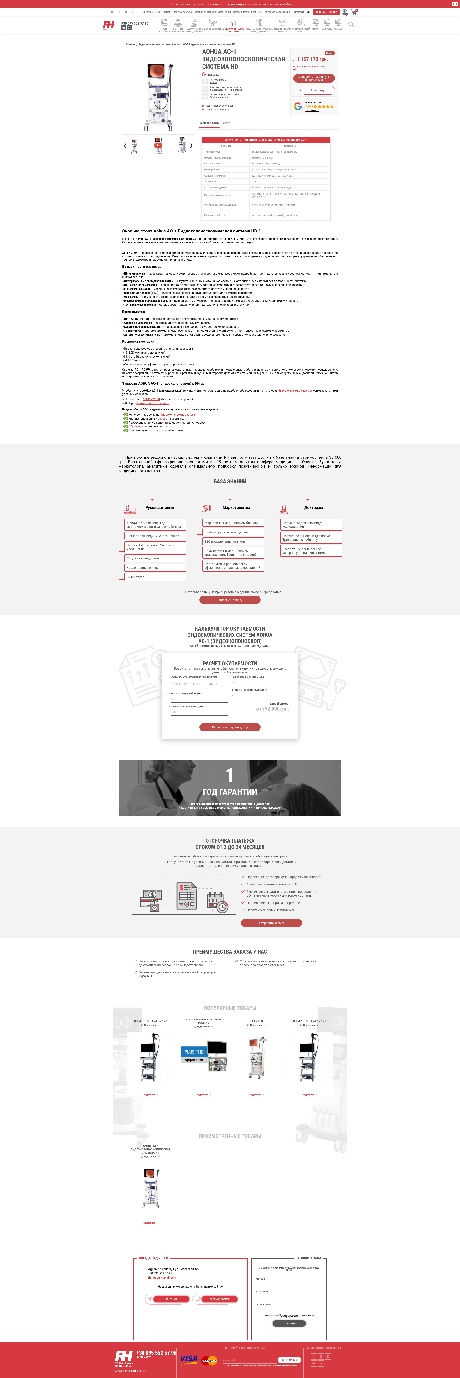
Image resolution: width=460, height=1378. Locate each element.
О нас (157, 12)
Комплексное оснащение (277, 12)
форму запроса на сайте (152, 403)
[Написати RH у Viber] (129, 27)
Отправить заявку (230, 600)
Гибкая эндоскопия (220, 97)
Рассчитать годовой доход (230, 727)
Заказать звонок (326, 12)
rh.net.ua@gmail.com (162, 1277)
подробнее (286, 4)
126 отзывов (312, 110)
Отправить (289, 1323)
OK (455, 4)
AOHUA (213, 82)
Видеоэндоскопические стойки (226, 90)
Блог (253, 12)
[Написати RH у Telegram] (123, 27)
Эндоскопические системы (178, 414)
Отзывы (167, 12)
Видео (226, 123)
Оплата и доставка (182, 12)
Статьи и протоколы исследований (213, 12)
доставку (154, 430)
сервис (162, 418)
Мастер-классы (241, 12)
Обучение (148, 12)
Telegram (171, 1299)
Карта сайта (144, 1357)
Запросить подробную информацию (314, 78)
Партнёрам (298, 12)
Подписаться (289, 1359)
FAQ (260, 12)
